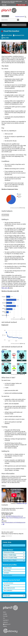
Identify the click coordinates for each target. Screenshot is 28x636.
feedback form (5, 622)
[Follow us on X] (25, 17)
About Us (4, 612)
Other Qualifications (8, 590)
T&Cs (4, 618)
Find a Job (4, 288)
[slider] (8, 536)
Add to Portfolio (7, 36)
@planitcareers (6, 624)
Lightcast (21, 319)
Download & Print (19, 36)
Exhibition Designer (8, 567)
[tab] (14, 552)
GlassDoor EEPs (21, 503)
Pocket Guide (5, 620)
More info (4, 4)
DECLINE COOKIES (21, 4)
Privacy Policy (5, 616)
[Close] (25, 1)
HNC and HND (6, 585)
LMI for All (21, 207)
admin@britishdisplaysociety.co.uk (14, 516)
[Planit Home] (9, 13)
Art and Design (7, 545)
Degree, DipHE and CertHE (9, 588)
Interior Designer (7, 570)
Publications (5, 626)
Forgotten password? (19, 16)
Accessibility (5, 614)
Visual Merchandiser (8, 575)
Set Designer (6, 572)
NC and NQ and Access (8, 583)
